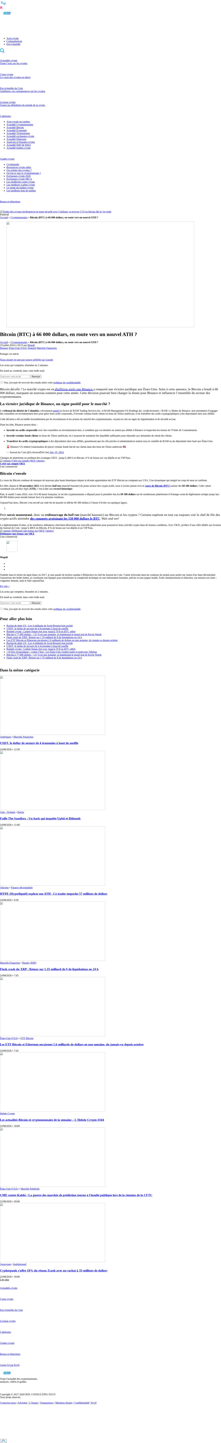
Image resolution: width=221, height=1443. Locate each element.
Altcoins (4, 887)
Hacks (20, 812)
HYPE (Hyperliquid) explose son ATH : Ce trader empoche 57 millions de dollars (53, 893)
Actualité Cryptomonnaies (19, 124)
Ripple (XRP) (29, 962)
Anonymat (5, 1264)
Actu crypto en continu (18, 121)
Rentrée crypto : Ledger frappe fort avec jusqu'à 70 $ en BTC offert (40, 631)
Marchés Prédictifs (30, 1188)
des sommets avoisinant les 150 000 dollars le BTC (65, 518)
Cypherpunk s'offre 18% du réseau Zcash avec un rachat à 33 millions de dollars (53, 1270)
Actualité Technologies (18, 133)
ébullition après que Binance (73, 389)
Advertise (22, 1402)
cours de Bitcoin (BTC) (157, 485)
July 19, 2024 (57, 452)
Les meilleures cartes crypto (20, 181)
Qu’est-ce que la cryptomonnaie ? (23, 173)
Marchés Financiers (47, 348)
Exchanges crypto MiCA (19, 179)
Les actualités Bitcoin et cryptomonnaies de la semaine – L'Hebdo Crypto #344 (52, 1120)
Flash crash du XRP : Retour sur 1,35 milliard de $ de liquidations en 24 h (44, 637)
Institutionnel (19, 1264)
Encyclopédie (13, 44)
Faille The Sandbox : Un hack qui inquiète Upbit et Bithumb (40, 818)
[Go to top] (3, 1441)
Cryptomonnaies (19, 217)
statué (56, 410)
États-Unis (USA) (18, 348)
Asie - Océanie (7, 812)
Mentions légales (63, 1402)
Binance (4, 348)
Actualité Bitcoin (15, 127)
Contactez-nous (8, 1402)
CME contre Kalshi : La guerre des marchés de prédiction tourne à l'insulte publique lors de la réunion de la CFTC (76, 1195)
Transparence (47, 1402)
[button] (110, 4)
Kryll (93, 1402)
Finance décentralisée (22, 887)
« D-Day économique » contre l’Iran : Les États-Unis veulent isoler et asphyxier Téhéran (51, 652)
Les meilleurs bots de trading (21, 190)
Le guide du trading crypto (20, 187)
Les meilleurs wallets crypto (20, 184)
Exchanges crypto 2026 (18, 176)
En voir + (5, 586)
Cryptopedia (12, 164)
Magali (31, 345)
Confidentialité (81, 1402)
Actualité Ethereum (16, 139)
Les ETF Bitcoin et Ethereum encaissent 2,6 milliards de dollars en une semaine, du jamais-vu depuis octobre (62, 640)
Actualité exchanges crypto (20, 136)
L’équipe (33, 1402)
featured (32, 348)
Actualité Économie (16, 130)
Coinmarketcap (14, 41)
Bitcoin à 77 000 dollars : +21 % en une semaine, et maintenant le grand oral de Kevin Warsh (53, 634)
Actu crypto (12, 38)
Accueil (4, 217)
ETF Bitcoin (27, 1038)
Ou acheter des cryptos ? (19, 170)
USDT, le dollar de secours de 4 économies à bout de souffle (37, 628)
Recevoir (36, 376)
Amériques (5, 737)
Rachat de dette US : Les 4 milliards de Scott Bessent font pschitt (39, 625)
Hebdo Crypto (7, 1113)
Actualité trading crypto (18, 147)
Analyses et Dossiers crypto (20, 142)
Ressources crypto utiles (18, 167)
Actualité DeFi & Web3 (18, 145)
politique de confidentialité (66, 382)
